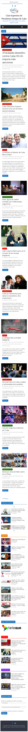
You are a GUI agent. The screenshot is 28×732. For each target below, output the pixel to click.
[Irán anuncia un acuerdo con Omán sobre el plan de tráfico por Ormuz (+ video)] (6, 509)
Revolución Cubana (6, 68)
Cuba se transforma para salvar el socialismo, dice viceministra (11, 295)
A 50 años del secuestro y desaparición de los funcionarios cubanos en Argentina (17, 660)
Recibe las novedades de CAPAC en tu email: (11, 701)
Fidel (22, 432)
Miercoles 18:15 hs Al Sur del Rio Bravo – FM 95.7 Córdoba (18, 604)
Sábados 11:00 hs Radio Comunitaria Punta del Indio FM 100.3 (17, 589)
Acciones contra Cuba (14, 65)
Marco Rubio (10, 158)
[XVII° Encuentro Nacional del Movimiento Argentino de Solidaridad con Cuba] (6, 571)
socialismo (15, 300)
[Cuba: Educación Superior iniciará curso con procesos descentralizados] (14, 88)
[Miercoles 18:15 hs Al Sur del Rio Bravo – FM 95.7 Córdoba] (6, 603)
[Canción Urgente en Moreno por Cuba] (14, 406)
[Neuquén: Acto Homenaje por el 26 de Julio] (6, 538)
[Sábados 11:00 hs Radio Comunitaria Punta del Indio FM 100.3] (6, 587)
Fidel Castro (15, 257)
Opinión (4, 150)
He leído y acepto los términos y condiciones (13, 711)
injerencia (19, 67)
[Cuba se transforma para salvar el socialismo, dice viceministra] (14, 276)
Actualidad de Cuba (7, 50)
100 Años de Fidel (13, 206)
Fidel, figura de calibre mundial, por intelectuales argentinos (12, 201)
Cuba (6, 67)
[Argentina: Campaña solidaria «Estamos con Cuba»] (6, 546)
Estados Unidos (13, 67)
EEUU (9, 67)
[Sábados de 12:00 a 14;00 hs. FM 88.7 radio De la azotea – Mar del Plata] (6, 579)
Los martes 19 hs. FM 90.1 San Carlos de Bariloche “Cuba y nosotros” (18, 613)
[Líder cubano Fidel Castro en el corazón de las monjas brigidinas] (14, 226)
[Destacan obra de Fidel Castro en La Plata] (14, 454)
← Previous (4, 498)
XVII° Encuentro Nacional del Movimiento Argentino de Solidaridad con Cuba (17, 573)
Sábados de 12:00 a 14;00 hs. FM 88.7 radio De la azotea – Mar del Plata (18, 581)
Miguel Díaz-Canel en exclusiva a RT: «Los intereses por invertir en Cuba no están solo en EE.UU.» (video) (18, 686)
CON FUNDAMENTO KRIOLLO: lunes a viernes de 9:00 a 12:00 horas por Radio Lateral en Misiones (18, 557)
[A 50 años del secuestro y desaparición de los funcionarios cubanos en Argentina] (6, 657)
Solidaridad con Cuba (7, 197)
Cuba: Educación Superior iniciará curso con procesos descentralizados (12, 108)
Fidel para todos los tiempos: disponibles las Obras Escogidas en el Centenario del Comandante (18, 643)
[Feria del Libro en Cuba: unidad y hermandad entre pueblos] (14, 364)
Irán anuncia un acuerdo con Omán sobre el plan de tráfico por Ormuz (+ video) (18, 510)
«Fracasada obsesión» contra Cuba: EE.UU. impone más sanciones (13, 57)
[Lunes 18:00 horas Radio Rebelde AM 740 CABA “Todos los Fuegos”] (6, 563)
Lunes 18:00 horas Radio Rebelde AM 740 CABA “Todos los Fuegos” (17, 565)
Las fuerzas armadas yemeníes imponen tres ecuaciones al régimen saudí (17, 519)
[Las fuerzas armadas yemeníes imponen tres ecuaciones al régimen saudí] (6, 517)
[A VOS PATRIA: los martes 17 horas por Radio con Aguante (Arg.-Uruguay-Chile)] (6, 595)
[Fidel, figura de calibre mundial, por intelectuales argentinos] (14, 181)
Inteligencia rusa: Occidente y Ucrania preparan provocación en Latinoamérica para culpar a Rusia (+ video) (18, 528)
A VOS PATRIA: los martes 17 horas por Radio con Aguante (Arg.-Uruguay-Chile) (18, 597)
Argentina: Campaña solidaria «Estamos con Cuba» (18, 547)
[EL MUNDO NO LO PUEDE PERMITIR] (14, 320)
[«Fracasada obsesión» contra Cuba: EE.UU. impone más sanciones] (14, 34)
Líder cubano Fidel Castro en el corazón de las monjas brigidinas (13, 253)
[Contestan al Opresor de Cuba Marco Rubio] (14, 134)
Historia (4, 248)
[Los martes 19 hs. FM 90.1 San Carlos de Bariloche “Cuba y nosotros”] (6, 611)
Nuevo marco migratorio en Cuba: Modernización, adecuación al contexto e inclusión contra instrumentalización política (17, 676)
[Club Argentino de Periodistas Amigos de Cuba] (14, 9)
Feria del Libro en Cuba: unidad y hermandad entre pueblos (14, 383)
